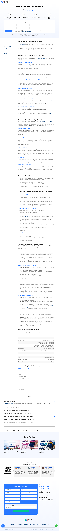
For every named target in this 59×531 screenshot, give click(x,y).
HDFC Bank (29, 64)
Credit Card (33, 108)
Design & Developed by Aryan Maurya (10, 529)
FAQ (48, 524)
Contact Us (44, 524)
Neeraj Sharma (33, 467)
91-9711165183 (44, 487)
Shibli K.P (19, 467)
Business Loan (19, 524)
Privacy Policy (41, 529)
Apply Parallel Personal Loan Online (26, 198)
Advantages (6, 48)
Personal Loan (28, 43)
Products (5, 55)
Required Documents (8, 58)
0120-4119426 (44, 489)
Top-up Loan (27, 290)
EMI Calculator (50, 143)
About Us (38, 524)
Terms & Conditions (34, 529)
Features (5, 53)
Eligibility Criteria (7, 51)
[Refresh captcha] (35, 504)
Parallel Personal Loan (41, 58)
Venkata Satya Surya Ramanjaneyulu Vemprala (49, 467)
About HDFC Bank (7, 46)
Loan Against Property (27, 524)
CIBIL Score (27, 216)
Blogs (34, 524)
